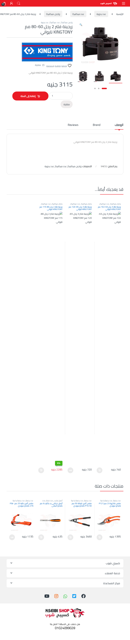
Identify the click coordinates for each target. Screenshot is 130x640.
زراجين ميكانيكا (53, 14)
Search (18, 3)
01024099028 (65, 628)
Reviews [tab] (73, 125)
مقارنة (38, 65)
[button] (80, 25)
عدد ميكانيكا (78, 14)
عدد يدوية (101, 14)
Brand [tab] (96, 125)
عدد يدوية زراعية (106, 500)
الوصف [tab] (119, 125)
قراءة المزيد (70, 470)
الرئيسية (119, 14)
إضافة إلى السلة (28, 96)
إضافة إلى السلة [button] (99, 470)
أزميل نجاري (58, 500)
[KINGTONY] (47, 52)
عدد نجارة (49, 500)
